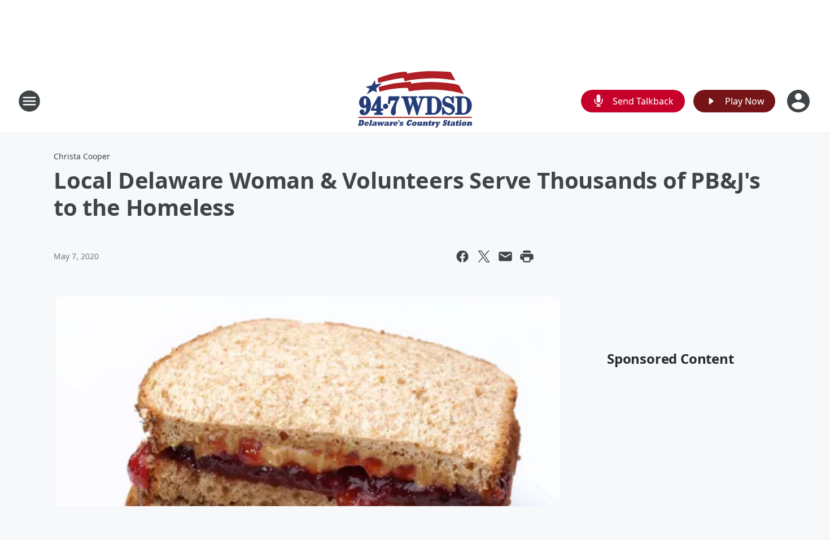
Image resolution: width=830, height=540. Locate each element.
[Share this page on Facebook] (462, 256)
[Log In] (799, 101)
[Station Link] (415, 100)
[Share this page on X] (484, 256)
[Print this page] (527, 256)
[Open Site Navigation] (29, 101)
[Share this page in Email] (505, 256)
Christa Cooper (82, 156)
